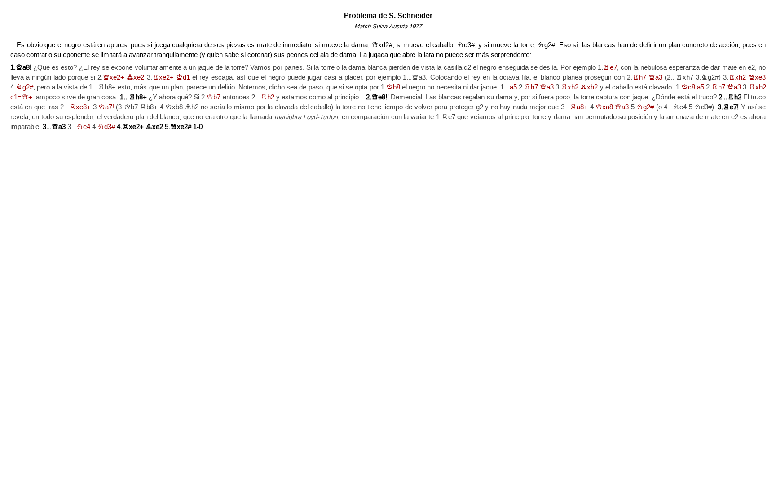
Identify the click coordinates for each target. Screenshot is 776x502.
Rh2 (267, 97)
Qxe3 (757, 77)
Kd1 (183, 77)
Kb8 (393, 87)
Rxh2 (737, 77)
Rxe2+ (163, 77)
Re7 (610, 67)
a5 (513, 87)
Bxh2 (589, 87)
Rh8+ (138, 97)
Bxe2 (135, 77)
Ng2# (24, 87)
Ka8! (23, 67)
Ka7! (106, 107)
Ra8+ (579, 107)
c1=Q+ (21, 97)
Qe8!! (380, 97)
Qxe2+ (113, 77)
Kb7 (213, 97)
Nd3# (106, 127)
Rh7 (639, 77)
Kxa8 (604, 107)
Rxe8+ (80, 107)
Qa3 (655, 77)
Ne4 (83, 127)
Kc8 (688, 87)
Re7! (731, 107)
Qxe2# (180, 127)
